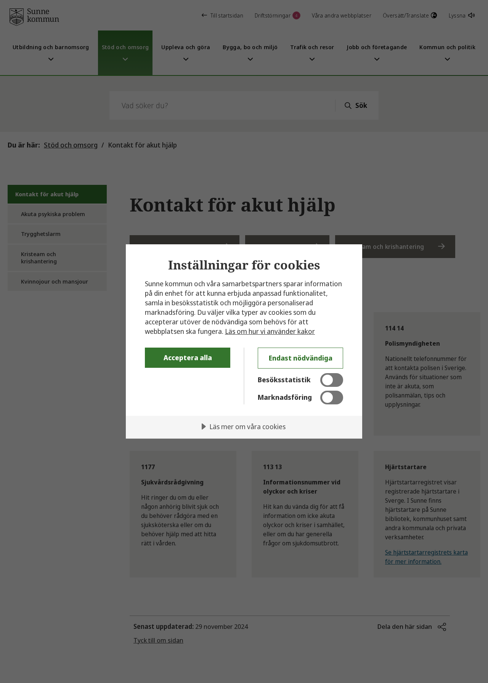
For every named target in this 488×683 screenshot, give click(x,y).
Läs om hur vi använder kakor (270, 331)
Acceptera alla (188, 357)
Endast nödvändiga (300, 357)
